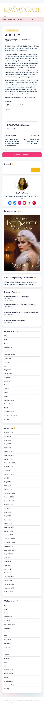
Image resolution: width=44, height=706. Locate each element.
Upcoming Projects (10, 415)
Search (7, 164)
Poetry (6, 389)
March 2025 (8, 451)
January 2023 (9, 474)
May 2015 (7, 516)
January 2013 (8, 535)
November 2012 (9, 542)
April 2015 (7, 520)
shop (6, 392)
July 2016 (7, 478)
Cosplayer (7, 358)
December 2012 (9, 539)
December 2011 (9, 584)
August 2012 (8, 554)
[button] (11, 128)
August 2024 (8, 467)
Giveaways (8, 373)
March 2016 (8, 489)
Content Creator (9, 355)
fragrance (7, 370)
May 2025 (7, 444)
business (7, 351)
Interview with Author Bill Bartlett (16, 296)
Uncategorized (12, 30)
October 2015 (9, 497)
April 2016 (7, 486)
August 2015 (8, 504)
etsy (5, 366)
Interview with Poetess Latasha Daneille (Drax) (21, 312)
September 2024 (10, 463)
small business (9, 400)
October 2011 (8, 592)
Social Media (8, 404)
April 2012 (7, 569)
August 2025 (8, 432)
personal (7, 381)
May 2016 (7, 482)
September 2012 (9, 550)
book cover (8, 347)
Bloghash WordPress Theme (25, 703)
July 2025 (7, 436)
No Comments (12, 40)
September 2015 (9, 501)
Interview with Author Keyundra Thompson (20, 304)
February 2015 (9, 527)
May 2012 (7, 565)
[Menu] (5, 16)
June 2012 (7, 561)
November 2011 (9, 588)
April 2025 (7, 448)
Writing (6, 419)
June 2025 (7, 440)
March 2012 (8, 573)
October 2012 (9, 546)
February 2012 (9, 577)
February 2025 (9, 455)
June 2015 (7, 512)
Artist (6, 339)
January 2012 (8, 580)
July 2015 (7, 508)
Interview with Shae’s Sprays (14, 320)
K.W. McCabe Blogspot (18, 125)
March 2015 (8, 523)
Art (5, 336)
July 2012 (7, 558)
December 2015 (9, 493)
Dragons (7, 362)
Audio (6, 343)
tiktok (6, 408)
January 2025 (9, 459)
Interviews (7, 377)
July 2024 (7, 470)
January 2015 (8, 531)
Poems (6, 385)
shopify (6, 396)
